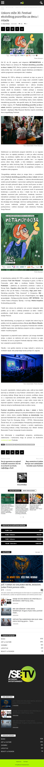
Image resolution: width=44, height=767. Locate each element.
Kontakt (26, 761)
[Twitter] (17, 29)
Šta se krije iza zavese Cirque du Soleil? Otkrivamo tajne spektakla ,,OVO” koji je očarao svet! (36, 507)
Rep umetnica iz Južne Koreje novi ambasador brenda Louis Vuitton (34, 463)
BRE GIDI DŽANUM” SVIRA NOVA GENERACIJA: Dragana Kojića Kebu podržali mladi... (27, 611)
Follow (39, 534)
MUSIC (3, 639)
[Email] (22, 29)
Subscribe (39, 543)
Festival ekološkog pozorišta (26, 444)
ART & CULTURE (9, 7)
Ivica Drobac (6, 24)
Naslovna (18, 761)
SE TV (2, 590)
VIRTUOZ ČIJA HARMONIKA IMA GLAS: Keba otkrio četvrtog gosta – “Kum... (27, 620)
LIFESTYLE (4, 648)
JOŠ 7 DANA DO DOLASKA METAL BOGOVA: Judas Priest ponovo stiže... (21, 586)
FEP (16, 444)
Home (2, 7)
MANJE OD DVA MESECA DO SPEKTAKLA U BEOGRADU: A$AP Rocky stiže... (27, 600)
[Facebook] (8, 29)
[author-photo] (22, 478)
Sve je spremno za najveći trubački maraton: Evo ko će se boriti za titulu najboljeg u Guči (11, 464)
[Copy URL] (3, 29)
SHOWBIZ (4, 645)
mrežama (4, 440)
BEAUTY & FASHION (7, 651)
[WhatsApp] (12, 29)
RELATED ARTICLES (15, 490)
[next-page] (23, 517)
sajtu (9, 440)
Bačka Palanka (10, 444)
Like (40, 530)
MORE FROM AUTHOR (29, 490)
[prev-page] (21, 517)
